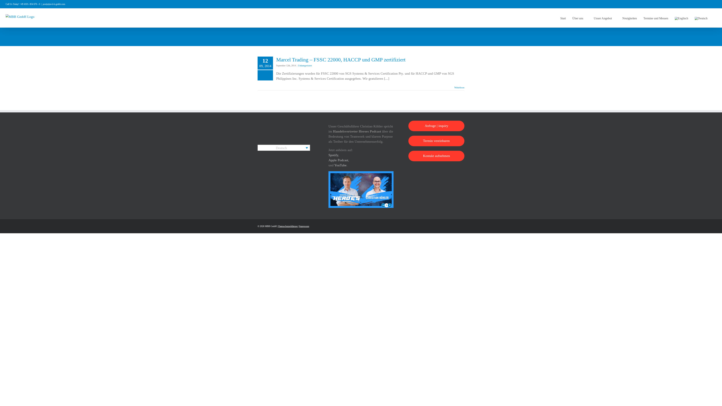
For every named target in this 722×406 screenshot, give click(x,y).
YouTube (340, 165)
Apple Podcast (338, 160)
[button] (715, 17)
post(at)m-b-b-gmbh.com (54, 4)
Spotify (333, 155)
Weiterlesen (459, 87)
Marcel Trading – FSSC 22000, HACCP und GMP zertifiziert (341, 60)
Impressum (304, 226)
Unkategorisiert (305, 65)
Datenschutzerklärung (288, 226)
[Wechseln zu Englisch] (681, 17)
